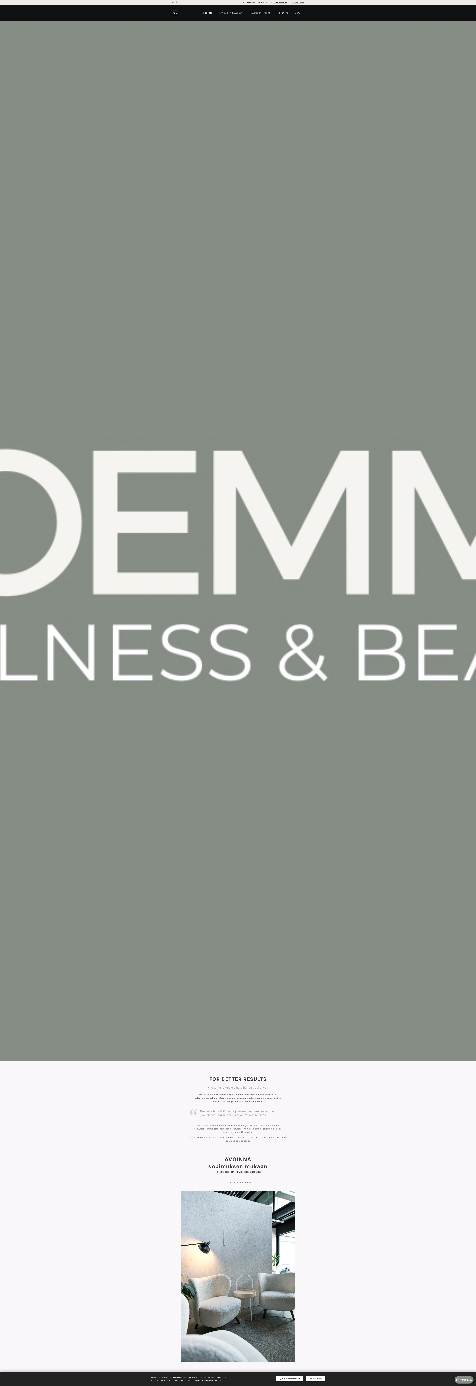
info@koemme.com (280, 2)
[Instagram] (176, 2)
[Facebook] (173, 2)
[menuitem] (209, 13)
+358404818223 (298, 2)
